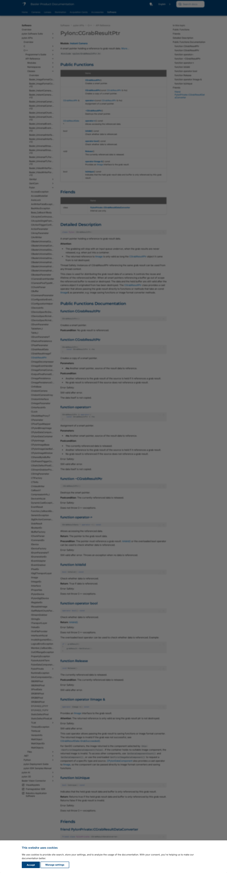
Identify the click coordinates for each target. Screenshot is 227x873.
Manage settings (54, 864)
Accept (31, 864)
